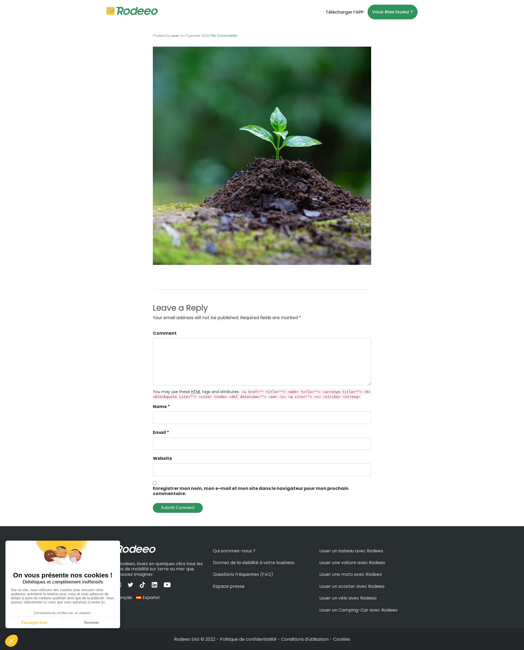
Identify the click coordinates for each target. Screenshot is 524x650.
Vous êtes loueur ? (392, 12)
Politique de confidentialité (249, 639)
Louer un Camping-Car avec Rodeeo (358, 610)
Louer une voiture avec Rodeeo (352, 562)
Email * (161, 432)
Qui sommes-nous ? (234, 551)
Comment (165, 333)
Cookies (341, 639)
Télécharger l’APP (345, 12)
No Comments (224, 35)
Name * (161, 406)
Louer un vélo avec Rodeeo (348, 598)
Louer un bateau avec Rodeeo (351, 551)
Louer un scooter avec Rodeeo (352, 586)
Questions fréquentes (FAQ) (243, 574)
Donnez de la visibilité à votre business (253, 562)
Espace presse (229, 586)
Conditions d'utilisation (305, 639)
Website (162, 458)
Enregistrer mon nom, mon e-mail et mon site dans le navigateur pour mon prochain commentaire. (251, 491)
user (175, 35)
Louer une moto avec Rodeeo (350, 574)
